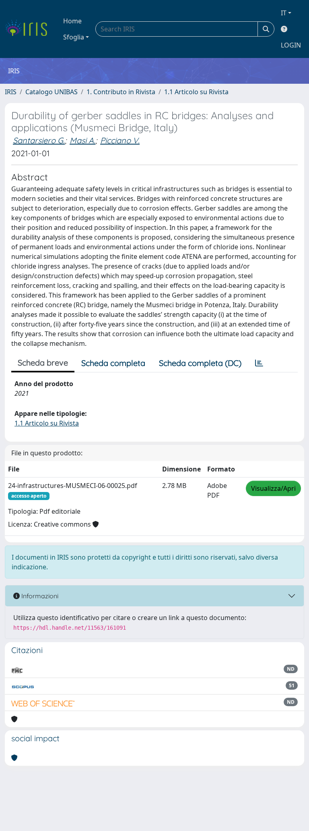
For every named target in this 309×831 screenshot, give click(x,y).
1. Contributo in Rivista (121, 91)
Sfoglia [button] (73, 37)
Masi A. (82, 140)
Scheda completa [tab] (113, 363)
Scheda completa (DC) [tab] (200, 363)
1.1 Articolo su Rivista (196, 91)
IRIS (10, 91)
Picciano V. (120, 140)
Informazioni (39, 596)
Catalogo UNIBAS (51, 91)
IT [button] (283, 12)
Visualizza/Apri (273, 488)
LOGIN (291, 45)
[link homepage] (29, 29)
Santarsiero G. (39, 140)
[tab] (259, 363)
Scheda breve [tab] (43, 363)
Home (72, 21)
